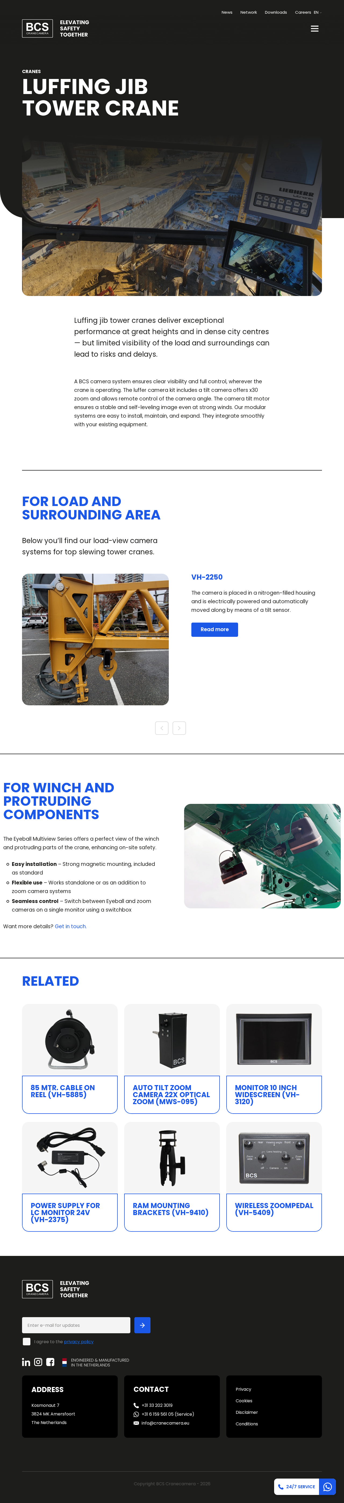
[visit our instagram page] (40, 1362)
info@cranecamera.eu (165, 1423)
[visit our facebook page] (52, 1362)
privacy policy (79, 1342)
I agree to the (64, 1342)
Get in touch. (71, 926)
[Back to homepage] (55, 28)
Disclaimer (247, 1412)
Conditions (247, 1424)
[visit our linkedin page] (28, 1362)
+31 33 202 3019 (157, 1405)
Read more (215, 629)
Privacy (243, 1389)
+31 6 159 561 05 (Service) (168, 1414)
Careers (303, 12)
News (227, 12)
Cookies (244, 1401)
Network (249, 12)
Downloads (276, 12)
